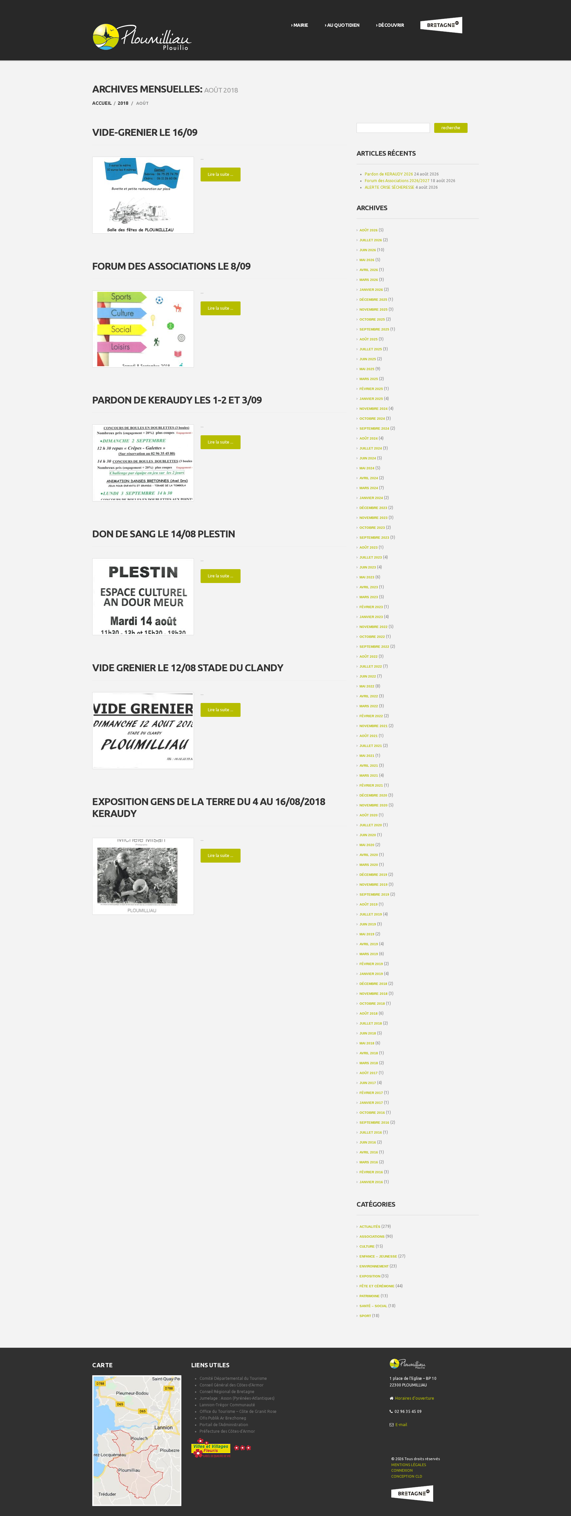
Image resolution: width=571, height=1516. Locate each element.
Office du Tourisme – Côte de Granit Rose (238, 1411)
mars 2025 (369, 379)
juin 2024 (368, 458)
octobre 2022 (372, 637)
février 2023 (371, 607)
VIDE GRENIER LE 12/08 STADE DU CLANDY (187, 667)
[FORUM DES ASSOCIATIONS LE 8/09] (143, 329)
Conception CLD (406, 1476)
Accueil (102, 103)
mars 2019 (369, 954)
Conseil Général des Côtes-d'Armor (232, 1385)
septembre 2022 (374, 646)
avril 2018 (369, 1053)
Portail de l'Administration (224, 1424)
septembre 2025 (374, 329)
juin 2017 (368, 1083)
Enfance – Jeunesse (378, 1256)
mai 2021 (367, 756)
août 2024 (369, 438)
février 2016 (371, 1172)
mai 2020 (367, 845)
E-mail (401, 1424)
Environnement (374, 1266)
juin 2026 (368, 250)
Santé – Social (373, 1306)
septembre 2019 (374, 894)
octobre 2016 (372, 1112)
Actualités (370, 1226)
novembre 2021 (374, 726)
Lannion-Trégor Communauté (227, 1405)
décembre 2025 (373, 299)
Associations (372, 1236)
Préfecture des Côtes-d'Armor (227, 1431)
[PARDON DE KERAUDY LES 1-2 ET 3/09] (143, 463)
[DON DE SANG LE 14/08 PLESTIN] (143, 597)
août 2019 (369, 904)
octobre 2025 (372, 319)
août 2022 (369, 656)
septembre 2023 (374, 537)
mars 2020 (369, 865)
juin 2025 (368, 359)
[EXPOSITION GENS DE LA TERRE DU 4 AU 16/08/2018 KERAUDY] (143, 876)
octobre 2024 (372, 418)
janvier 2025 (371, 399)
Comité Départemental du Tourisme (233, 1378)
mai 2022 (367, 686)
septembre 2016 (374, 1122)
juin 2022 (368, 676)
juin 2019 (368, 924)
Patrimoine (370, 1296)
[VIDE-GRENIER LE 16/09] (143, 195)
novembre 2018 (374, 993)
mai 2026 (367, 260)
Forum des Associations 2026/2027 (397, 180)
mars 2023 (369, 597)
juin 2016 (368, 1142)
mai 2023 (367, 577)
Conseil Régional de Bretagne (227, 1391)
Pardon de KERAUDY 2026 (389, 174)
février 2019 (371, 964)
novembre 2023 (374, 518)
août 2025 (369, 339)
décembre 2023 (373, 508)
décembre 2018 (373, 984)
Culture (367, 1246)
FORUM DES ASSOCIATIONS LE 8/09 (171, 266)
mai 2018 (367, 1043)
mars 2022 (369, 706)
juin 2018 (368, 1033)
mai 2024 (367, 468)
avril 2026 (369, 270)
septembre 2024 (374, 428)
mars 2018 (369, 1063)
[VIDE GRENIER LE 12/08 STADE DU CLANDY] (143, 730)
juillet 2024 (371, 448)
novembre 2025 (374, 309)
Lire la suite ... (220, 174)
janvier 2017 (371, 1103)
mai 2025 (367, 369)
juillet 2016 (371, 1132)
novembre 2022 (374, 627)
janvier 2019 (371, 974)
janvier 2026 (371, 290)
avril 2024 (369, 478)
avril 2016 (369, 1152)
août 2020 (369, 815)
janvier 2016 (371, 1182)
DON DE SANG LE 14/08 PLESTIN (163, 533)
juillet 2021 (371, 746)
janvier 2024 (371, 498)
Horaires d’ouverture (414, 1398)
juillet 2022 (371, 666)
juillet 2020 (371, 825)
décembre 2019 (373, 874)
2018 (123, 103)
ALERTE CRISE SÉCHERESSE (389, 187)
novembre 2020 (374, 805)
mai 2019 (367, 934)
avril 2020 (369, 855)
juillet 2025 (371, 349)
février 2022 (371, 716)
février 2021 (371, 785)
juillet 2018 (371, 1023)
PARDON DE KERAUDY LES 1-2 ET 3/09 (177, 400)
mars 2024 (369, 488)
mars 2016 (369, 1162)
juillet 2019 (371, 914)
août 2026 (369, 230)
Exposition (370, 1276)
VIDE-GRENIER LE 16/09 (144, 132)
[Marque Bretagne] (412, 1493)
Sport (365, 1316)
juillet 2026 (371, 240)
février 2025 (371, 389)
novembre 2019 (374, 884)
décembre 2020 (373, 795)
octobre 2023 (372, 527)
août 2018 (369, 1013)
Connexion (402, 1470)
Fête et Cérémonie (377, 1286)
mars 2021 (369, 775)
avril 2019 (369, 944)
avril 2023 (369, 587)
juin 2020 (368, 835)
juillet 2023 (371, 557)
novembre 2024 (374, 408)
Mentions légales (408, 1465)
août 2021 (369, 736)
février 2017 (371, 1093)
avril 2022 (369, 696)
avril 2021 (369, 765)
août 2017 (369, 1073)
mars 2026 (369, 280)
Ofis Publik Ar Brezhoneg (223, 1418)
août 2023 (369, 547)
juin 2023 (368, 567)
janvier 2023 (371, 617)
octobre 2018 (372, 1003)
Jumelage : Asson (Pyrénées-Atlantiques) (237, 1398)
